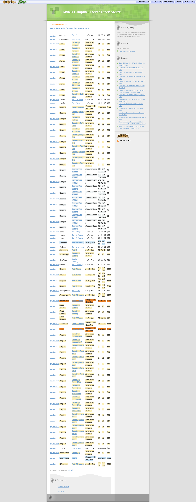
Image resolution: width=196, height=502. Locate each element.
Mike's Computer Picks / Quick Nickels (92, 12)
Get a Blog (156, 2)
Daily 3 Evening (78, 247)
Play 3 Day (76, 39)
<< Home (61, 491)
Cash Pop (76, 453)
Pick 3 (74, 35)
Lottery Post (143, 2)
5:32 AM (70, 470)
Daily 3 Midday (77, 235)
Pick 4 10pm (77, 286)
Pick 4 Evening (78, 242)
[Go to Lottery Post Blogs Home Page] (14, 3)
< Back (178, 2)
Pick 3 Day (76, 291)
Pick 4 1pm (76, 269)
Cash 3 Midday (78, 107)
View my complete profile (127, 51)
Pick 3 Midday (77, 100)
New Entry (168, 2)
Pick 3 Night (76, 232)
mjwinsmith (54, 36)
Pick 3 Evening (77, 103)
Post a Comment (63, 486)
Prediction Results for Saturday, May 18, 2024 (69, 28)
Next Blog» (189, 2)
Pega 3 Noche (77, 301)
